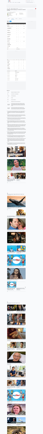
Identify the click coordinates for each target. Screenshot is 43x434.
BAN (10, 21)
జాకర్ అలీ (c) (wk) (9, 32)
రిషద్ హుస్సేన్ (8, 41)
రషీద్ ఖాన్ (8, 65)
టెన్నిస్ (15, 2)
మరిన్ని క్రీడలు (19, 2)
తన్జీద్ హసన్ (10, 26)
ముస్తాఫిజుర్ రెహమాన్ (9, 44)
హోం (7, 8)
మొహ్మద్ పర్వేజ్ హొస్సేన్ (9, 28)
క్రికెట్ (8, 2)
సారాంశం (9, 18)
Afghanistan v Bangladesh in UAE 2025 (14, 8)
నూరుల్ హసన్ (8, 36)
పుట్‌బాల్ (10, 2)
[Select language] (31, 1)
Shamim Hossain (9, 34)
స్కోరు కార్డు (13, 18)
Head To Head (20, 18)
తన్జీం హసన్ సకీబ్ (8, 39)
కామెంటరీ (16, 18)
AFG (7, 21)
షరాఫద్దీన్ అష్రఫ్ (8, 68)
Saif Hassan (8, 30)
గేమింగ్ (13, 2)
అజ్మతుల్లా (8, 62)
